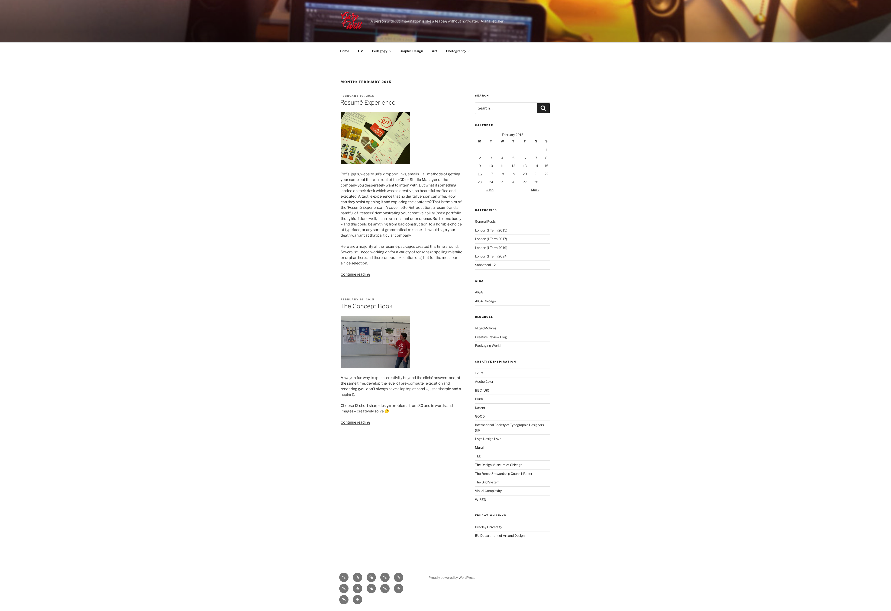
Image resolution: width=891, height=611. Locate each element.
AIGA (479, 292)
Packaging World (487, 345)
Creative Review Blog (491, 337)
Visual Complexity (488, 491)
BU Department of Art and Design (500, 535)
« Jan (490, 190)
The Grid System (487, 482)
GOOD (480, 416)
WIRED (480, 500)
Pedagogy (379, 51)
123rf (479, 373)
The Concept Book (366, 306)
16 (480, 174)
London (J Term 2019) (491, 248)
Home (344, 51)
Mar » (535, 190)
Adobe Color (484, 381)
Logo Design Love (488, 439)
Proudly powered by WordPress (452, 577)
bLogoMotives (485, 328)
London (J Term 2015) (491, 230)
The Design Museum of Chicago (498, 465)
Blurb (479, 399)
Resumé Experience (367, 102)
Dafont (480, 408)
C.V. (360, 51)
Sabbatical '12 (485, 265)
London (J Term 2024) (491, 256)
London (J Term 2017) (491, 239)
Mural (479, 447)
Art (434, 51)
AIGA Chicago (485, 301)
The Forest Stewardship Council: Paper (503, 474)
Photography (456, 51)
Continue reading (355, 274)
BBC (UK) (482, 390)
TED (478, 456)
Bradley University (488, 527)
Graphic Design (411, 51)
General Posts (485, 221)
